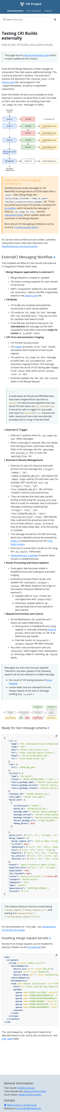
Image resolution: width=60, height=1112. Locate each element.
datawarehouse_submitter (24, 555)
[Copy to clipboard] (56, 736)
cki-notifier (10, 208)
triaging (52, 629)
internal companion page (36, 55)
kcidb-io (15, 540)
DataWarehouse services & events (19, 246)
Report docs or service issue (22, 1105)
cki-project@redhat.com (28, 1108)
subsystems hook (13, 214)
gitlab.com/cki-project (35, 1091)
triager (18, 346)
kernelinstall (34, 947)
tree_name (7, 1038)
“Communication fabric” (26, 227)
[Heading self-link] (54, 257)
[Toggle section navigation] (55, 19)
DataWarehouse (26, 1087)
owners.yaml (8, 82)
